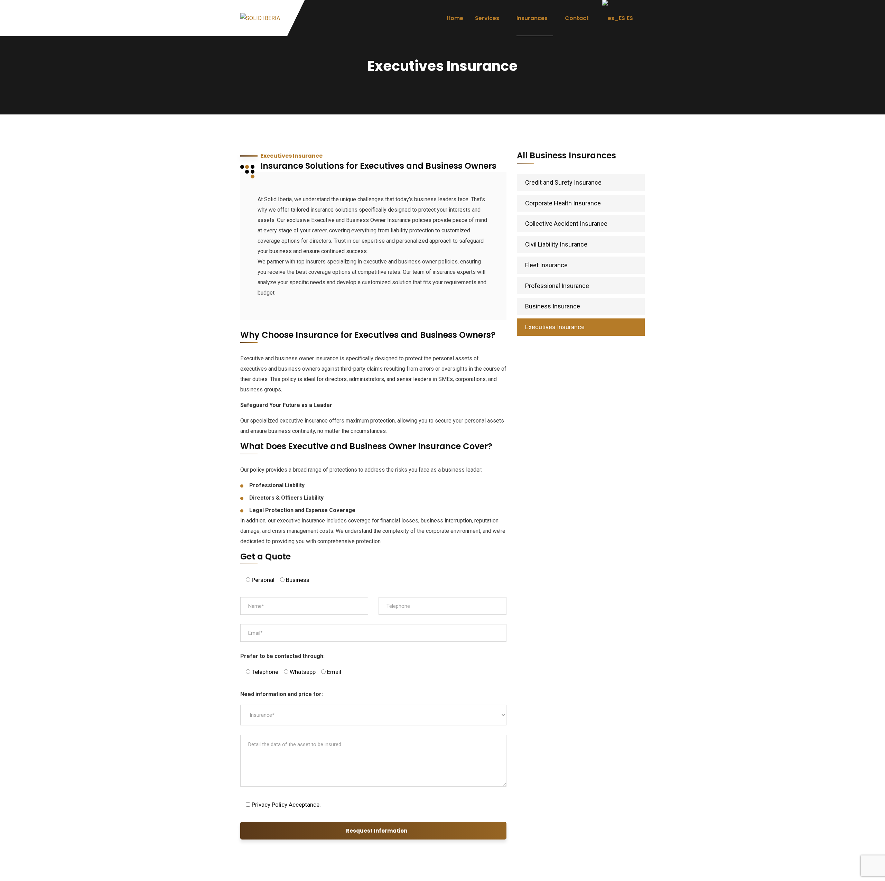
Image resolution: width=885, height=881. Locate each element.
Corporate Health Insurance (563, 203)
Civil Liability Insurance (556, 244)
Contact (577, 18)
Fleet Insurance (546, 265)
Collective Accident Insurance (566, 223)
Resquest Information (376, 830)
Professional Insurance (557, 285)
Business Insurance (552, 306)
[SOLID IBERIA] (260, 18)
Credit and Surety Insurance (563, 182)
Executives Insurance (555, 327)
